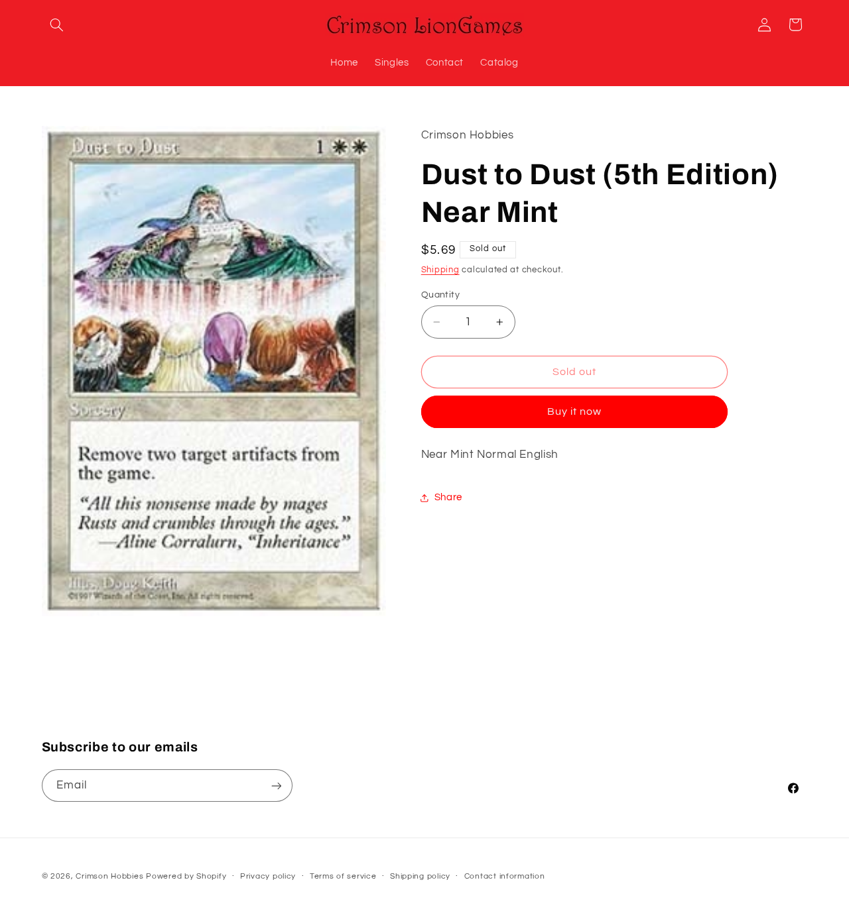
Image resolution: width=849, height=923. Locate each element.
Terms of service (343, 876)
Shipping (440, 270)
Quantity (440, 294)
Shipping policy (420, 876)
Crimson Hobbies (109, 875)
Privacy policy (268, 876)
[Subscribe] (276, 786)
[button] (57, 24)
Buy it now (574, 412)
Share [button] (448, 497)
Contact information (504, 876)
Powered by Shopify (186, 875)
